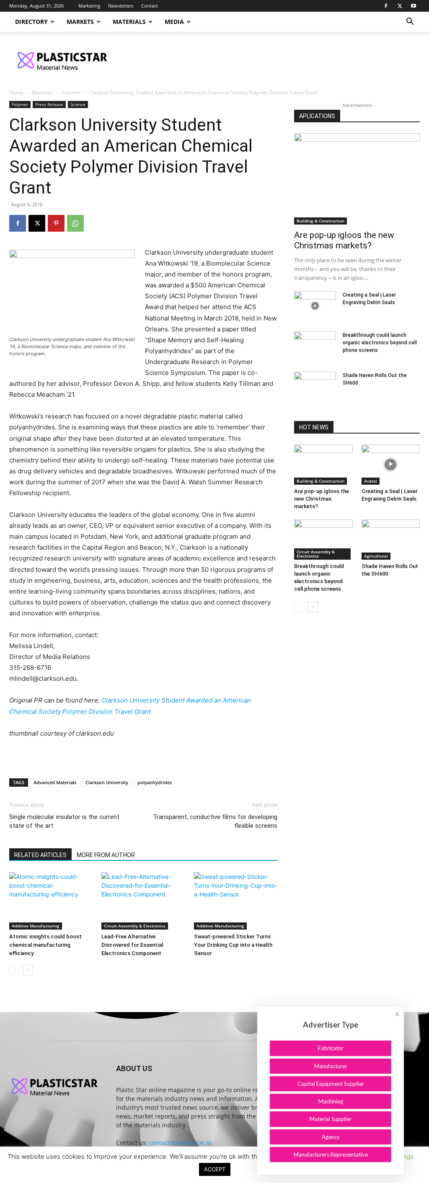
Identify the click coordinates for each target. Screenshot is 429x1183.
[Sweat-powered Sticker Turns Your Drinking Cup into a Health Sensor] (235, 901)
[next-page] (28, 970)
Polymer (71, 92)
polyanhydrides (154, 782)
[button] (410, 22)
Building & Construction (320, 221)
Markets (80, 22)
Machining (330, 1101)
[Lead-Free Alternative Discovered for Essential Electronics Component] (143, 901)
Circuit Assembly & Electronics (134, 926)
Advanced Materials (55, 782)
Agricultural (376, 556)
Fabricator (331, 1048)
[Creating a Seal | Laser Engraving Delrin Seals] (315, 305)
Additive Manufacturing (35, 926)
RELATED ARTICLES (40, 855)
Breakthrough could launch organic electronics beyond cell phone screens (380, 342)
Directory (31, 22)
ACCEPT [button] (214, 1169)
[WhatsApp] (75, 223)
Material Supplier (330, 1119)
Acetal (370, 481)
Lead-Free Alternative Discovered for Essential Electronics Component (132, 944)
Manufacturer (330, 1066)
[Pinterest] (56, 223)
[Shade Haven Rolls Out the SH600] (315, 386)
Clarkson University (106, 782)
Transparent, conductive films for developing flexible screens (215, 821)
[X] (399, 6)
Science (77, 104)
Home (16, 92)
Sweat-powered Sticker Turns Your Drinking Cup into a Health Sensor (233, 944)
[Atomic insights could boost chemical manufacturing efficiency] (51, 901)
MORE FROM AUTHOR (106, 855)
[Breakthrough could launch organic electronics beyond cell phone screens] (315, 346)
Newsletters (120, 6)
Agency (331, 1137)
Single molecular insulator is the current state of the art (64, 821)
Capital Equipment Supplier (330, 1083)
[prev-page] (14, 970)
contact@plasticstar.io (180, 1143)
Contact (149, 6)
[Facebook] (386, 6)
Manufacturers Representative (331, 1154)
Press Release (49, 104)
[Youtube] (413, 6)
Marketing (89, 6)
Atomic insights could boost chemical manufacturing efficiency (45, 944)
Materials (129, 22)
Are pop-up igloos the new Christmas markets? (344, 240)
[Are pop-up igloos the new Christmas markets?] (357, 179)
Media (174, 22)
